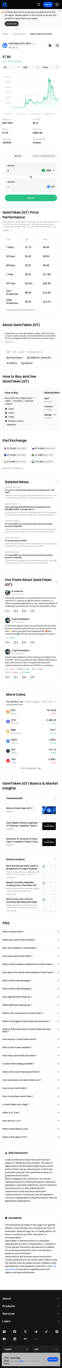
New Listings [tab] (32, 701)
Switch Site (11, 23)
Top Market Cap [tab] (14, 701)
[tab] (18, 156)
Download (53, 1359)
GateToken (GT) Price (41, 34)
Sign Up (48, 4)
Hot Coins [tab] (47, 701)
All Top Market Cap (31, 768)
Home (5, 34)
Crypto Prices (19, 34)
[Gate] (4, 4)
